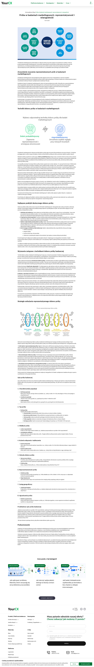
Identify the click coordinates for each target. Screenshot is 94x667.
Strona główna (28, 12)
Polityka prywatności (13, 657)
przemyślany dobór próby (56, 543)
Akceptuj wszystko (85, 664)
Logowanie (11, 652)
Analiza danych (13, 565)
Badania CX (65, 565)
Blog (34, 12)
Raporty (10, 638)
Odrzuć (74, 664)
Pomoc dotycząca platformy (15, 643)
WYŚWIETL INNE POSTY (47, 598)
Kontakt (29, 636)
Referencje (30, 638)
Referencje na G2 (32, 641)
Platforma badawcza (37, 3)
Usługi (29, 643)
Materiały (60, 3)
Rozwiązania (50, 3)
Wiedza (10, 641)
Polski (75, 608)
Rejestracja (11, 654)
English (76, 609)
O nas (67, 3)
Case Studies (11, 636)
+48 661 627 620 (55, 653)
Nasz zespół (31, 633)
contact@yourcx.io (75, 653)
